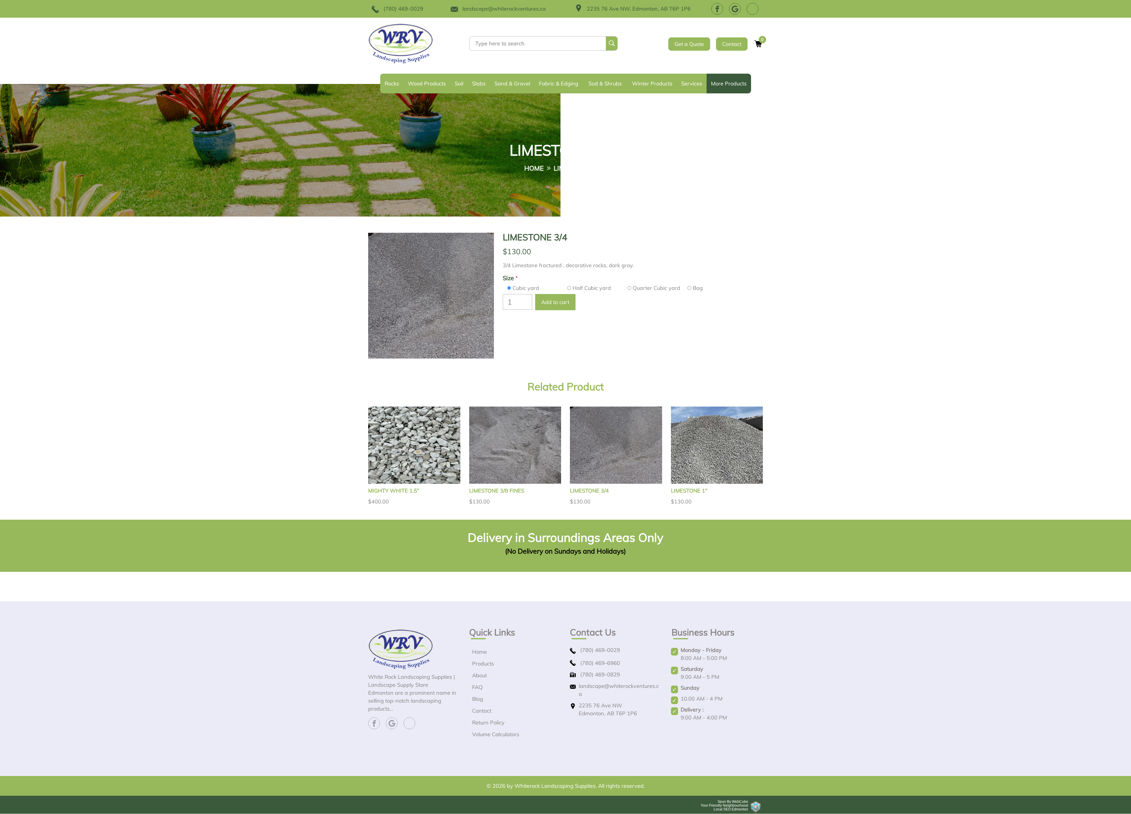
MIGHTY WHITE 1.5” (393, 490)
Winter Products (652, 83)
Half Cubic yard (592, 288)
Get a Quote (689, 44)
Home (534, 168)
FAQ (477, 687)
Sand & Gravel (512, 83)
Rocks (392, 83)
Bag (698, 288)
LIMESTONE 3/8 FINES (496, 490)
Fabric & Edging (558, 83)
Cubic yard (525, 288)
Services (691, 83)
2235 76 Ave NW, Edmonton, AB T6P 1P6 (639, 8)
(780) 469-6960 (600, 663)
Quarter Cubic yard (656, 288)
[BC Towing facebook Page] (717, 9)
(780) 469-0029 (403, 8)
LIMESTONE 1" (689, 490)
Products (483, 663)
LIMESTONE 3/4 (589, 490)
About (479, 675)
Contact (731, 44)
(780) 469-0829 (600, 674)
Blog (477, 699)
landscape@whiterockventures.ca (504, 8)
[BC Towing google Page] (735, 9)
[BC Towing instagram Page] (752, 9)
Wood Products (427, 83)
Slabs (479, 83)
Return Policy (488, 722)
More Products (729, 83)
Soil (459, 83)
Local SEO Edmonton (731, 809)
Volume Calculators (495, 734)
